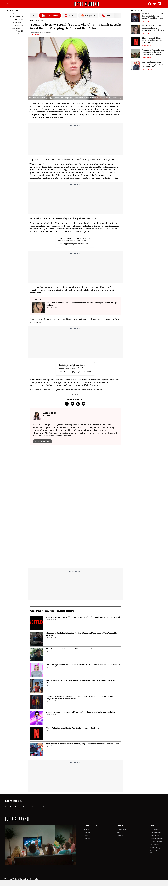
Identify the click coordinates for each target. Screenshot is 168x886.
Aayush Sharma (147, 57)
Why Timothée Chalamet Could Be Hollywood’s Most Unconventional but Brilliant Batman (153, 28)
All (33, 15)
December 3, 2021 (83, 244)
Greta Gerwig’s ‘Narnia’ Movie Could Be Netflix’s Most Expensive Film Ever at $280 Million (83, 665)
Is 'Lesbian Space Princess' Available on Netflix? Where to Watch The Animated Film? (81, 712)
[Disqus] (75, 537)
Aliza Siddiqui (37, 34)
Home (9, 4)
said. (38, 322)
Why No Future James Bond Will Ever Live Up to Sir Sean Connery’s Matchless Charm (153, 16)
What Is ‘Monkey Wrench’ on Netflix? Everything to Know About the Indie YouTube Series (82, 744)
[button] (121, 98)
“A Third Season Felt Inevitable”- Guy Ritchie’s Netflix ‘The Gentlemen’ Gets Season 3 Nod (83, 617)
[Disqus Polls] (75, 476)
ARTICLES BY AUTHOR (42, 441)
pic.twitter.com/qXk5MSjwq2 (67, 369)
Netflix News (40, 20)
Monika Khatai (146, 45)
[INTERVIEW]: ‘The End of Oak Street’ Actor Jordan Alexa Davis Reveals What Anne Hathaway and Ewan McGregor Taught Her (153, 52)
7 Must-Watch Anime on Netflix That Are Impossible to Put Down (72, 728)
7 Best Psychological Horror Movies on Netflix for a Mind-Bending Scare (152, 40)
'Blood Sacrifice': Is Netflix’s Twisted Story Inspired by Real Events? (73, 649)
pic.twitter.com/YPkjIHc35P (76, 240)
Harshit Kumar (147, 21)
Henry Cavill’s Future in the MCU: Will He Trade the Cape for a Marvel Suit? (152, 64)
